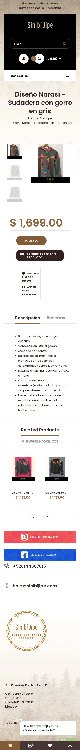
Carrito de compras (32, 8)
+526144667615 (29, 566)
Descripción (27, 318)
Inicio (31, 118)
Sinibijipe (46, 118)
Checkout (54, 8)
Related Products (40, 430)
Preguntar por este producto (42, 255)
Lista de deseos (48, 3)
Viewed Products (40, 441)
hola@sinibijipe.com (35, 586)
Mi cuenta (28, 3)
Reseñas (56, 318)
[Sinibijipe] (40, 28)
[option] (50, 163)
